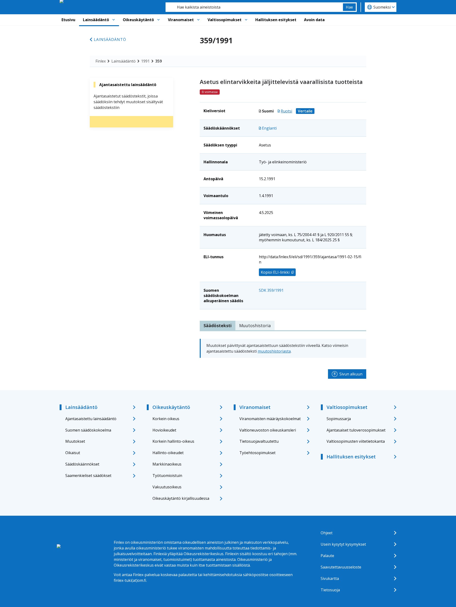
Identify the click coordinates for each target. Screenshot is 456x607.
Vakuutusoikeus (166, 487)
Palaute (327, 555)
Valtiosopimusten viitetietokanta (356, 441)
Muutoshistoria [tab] (255, 325)
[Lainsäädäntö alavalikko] (113, 19)
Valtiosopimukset (225, 19)
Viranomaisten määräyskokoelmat (270, 418)
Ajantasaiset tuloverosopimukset (356, 430)
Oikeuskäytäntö (138, 19)
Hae (349, 7)
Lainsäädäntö (96, 19)
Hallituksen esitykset (275, 19)
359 (158, 61)
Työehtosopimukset (257, 452)
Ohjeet (326, 532)
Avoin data (314, 19)
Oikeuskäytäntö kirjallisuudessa (180, 498)
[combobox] (254, 7)
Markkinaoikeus (166, 464)
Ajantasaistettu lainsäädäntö (90, 418)
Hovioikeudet (164, 430)
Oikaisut (72, 452)
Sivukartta (330, 578)
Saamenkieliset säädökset (88, 475)
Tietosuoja (330, 589)
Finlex (100, 61)
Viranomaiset (181, 19)
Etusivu (68, 19)
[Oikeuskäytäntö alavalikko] (158, 19)
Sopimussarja (339, 418)
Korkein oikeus (165, 418)
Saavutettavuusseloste (341, 567)
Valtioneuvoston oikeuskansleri (267, 430)
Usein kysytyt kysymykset (343, 544)
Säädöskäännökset (82, 464)
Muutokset (75, 441)
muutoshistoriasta (274, 351)
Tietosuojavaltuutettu (259, 441)
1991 (145, 61)
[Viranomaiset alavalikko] (198, 19)
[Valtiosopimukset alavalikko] (246, 19)
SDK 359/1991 (271, 290)
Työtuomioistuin (167, 475)
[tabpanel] (283, 348)
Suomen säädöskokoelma (88, 430)
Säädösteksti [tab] (218, 325)
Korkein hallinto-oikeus (173, 441)
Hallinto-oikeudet (168, 452)
